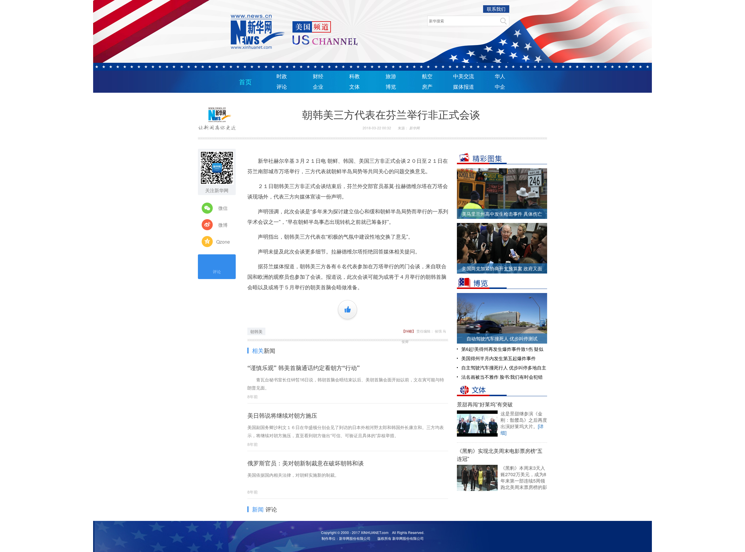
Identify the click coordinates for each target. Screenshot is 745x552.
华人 (500, 76)
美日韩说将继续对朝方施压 (282, 415)
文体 (354, 87)
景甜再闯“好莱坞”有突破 (485, 404)
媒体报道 (463, 87)
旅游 (391, 76)
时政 (281, 76)
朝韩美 (256, 331)
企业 (318, 87)
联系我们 (496, 9)
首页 (245, 82)
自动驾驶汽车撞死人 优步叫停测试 (502, 338)
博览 (391, 87)
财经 (318, 76)
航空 (427, 76)
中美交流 (463, 76)
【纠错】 (409, 330)
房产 (427, 87)
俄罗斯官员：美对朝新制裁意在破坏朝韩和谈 (305, 463)
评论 (281, 87)
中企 (500, 87)
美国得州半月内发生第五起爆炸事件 (498, 358)
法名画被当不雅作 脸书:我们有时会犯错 (502, 377)
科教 (354, 76)
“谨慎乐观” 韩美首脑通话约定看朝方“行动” (303, 367)
